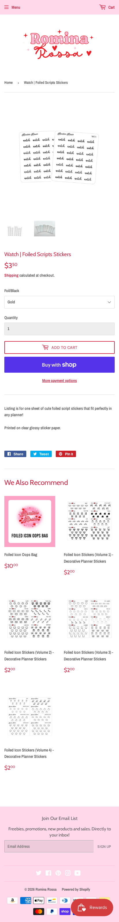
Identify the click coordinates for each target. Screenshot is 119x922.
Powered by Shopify (76, 889)
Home (8, 82)
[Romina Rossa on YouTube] (78, 873)
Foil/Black (11, 290)
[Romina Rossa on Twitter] (39, 873)
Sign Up (104, 846)
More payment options (59, 380)
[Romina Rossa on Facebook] (48, 873)
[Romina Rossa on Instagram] (68, 873)
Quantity (11, 317)
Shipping (11, 275)
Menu (16, 7)
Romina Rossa (46, 889)
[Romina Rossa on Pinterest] (58, 873)
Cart (111, 7)
